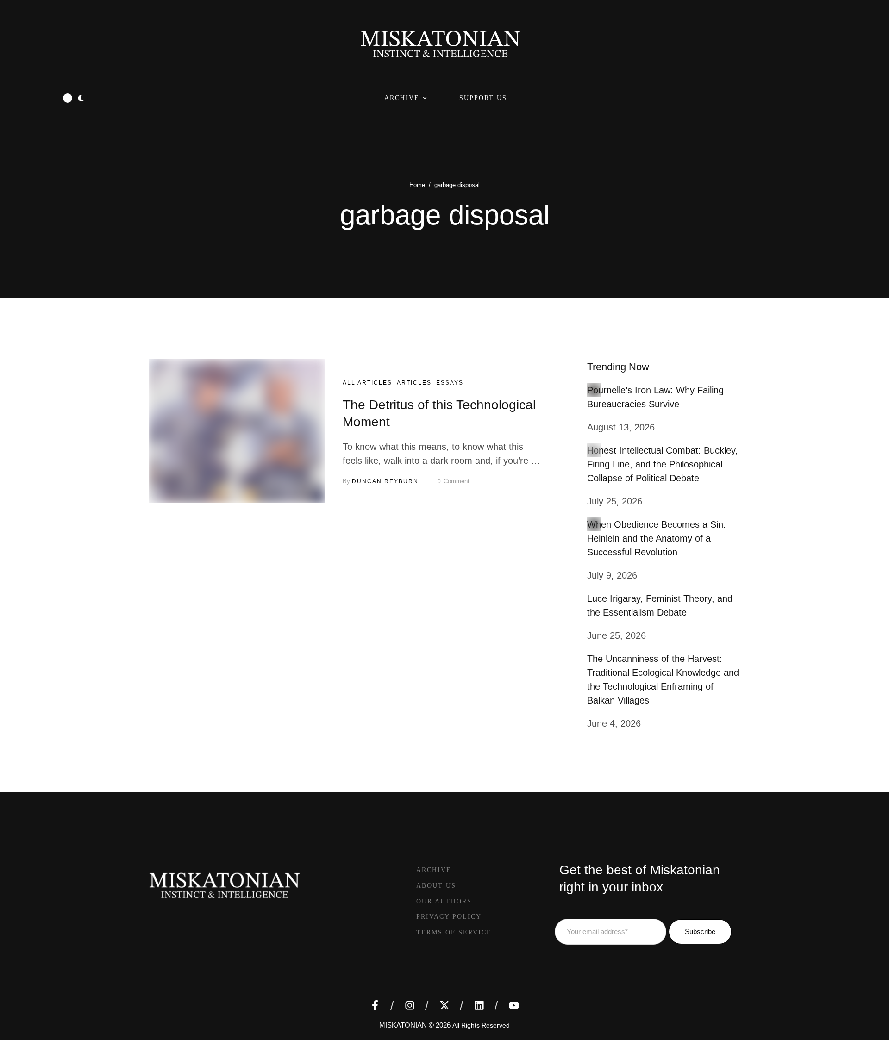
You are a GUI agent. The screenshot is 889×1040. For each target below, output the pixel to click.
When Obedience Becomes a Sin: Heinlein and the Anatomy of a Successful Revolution (656, 538)
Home (417, 184)
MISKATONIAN (403, 1025)
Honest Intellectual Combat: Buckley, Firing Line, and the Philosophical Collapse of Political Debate (662, 464)
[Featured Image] (237, 431)
